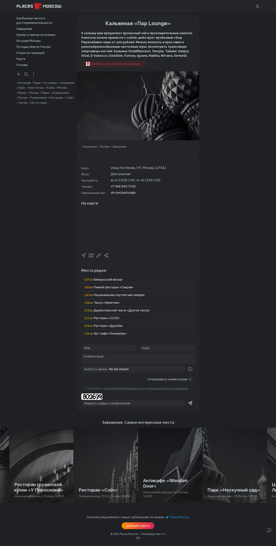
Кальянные (67, 83)
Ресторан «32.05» (101, 318)
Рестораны (56, 97)
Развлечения (39, 97)
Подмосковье (61, 92)
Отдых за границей (30, 53)
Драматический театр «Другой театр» (117, 310)
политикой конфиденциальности (124, 388)
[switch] (192, 379)
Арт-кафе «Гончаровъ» (105, 333)
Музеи (22, 92)
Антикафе (24, 83)
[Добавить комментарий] (269, 530)
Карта (20, 59)
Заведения (24, 29)
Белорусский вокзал (103, 279)
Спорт (70, 97)
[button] (83, 255)
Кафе (21, 87)
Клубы (51, 87)
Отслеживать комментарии (167, 379)
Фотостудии (39, 102)
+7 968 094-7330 (123, 186)
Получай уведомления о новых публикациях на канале (138, 517)
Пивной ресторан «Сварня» (108, 287)
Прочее (22, 97)
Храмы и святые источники (35, 35)
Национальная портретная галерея (114, 295)
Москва (62, 87)
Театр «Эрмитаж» (102, 302)
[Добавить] (18, 74)
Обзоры (34, 92)
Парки (45, 92)
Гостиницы (50, 83)
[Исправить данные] (98, 255)
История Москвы (28, 41)
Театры (23, 102)
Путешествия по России (33, 47)
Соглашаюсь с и (137, 388)
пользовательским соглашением (168, 388)
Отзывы (22, 65)
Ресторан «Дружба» (103, 326)
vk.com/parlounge (123, 192)
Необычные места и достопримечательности (34, 20)
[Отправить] (190, 403)
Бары (37, 83)
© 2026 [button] (138, 534)
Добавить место (138, 526)
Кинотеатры (36, 87)
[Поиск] (26, 74)
